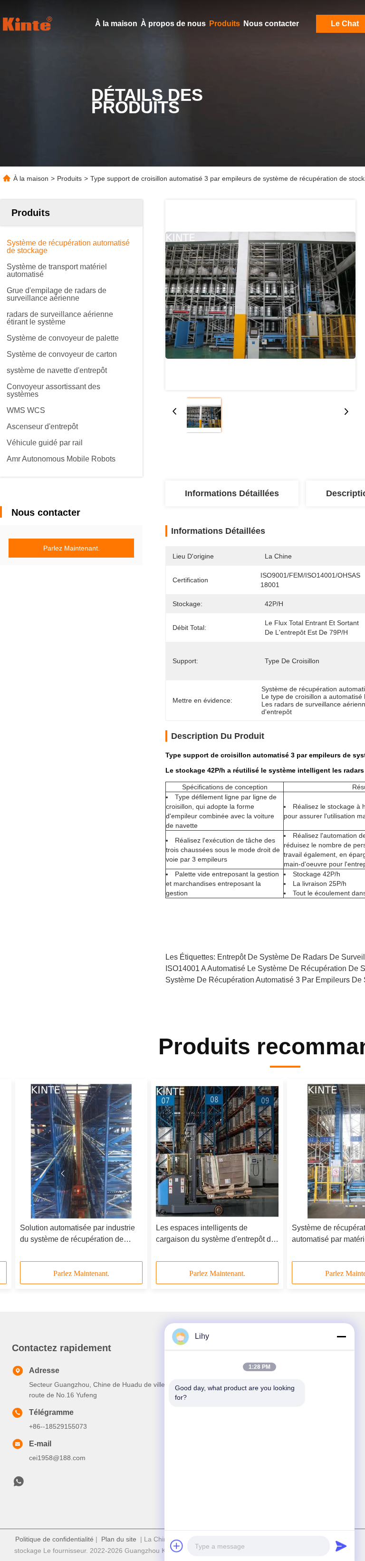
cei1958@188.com (57, 1458)
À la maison (116, 24)
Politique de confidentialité (54, 1539)
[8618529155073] (18, 1484)
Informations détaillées (232, 493)
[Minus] (341, 1336)
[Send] (341, 1545)
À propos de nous (173, 24)
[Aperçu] (28, 24)
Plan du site (118, 1539)
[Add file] (176, 1545)
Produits (224, 24)
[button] (63, 1174)
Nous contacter (271, 24)
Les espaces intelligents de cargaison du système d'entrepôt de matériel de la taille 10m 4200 (215, 1234)
